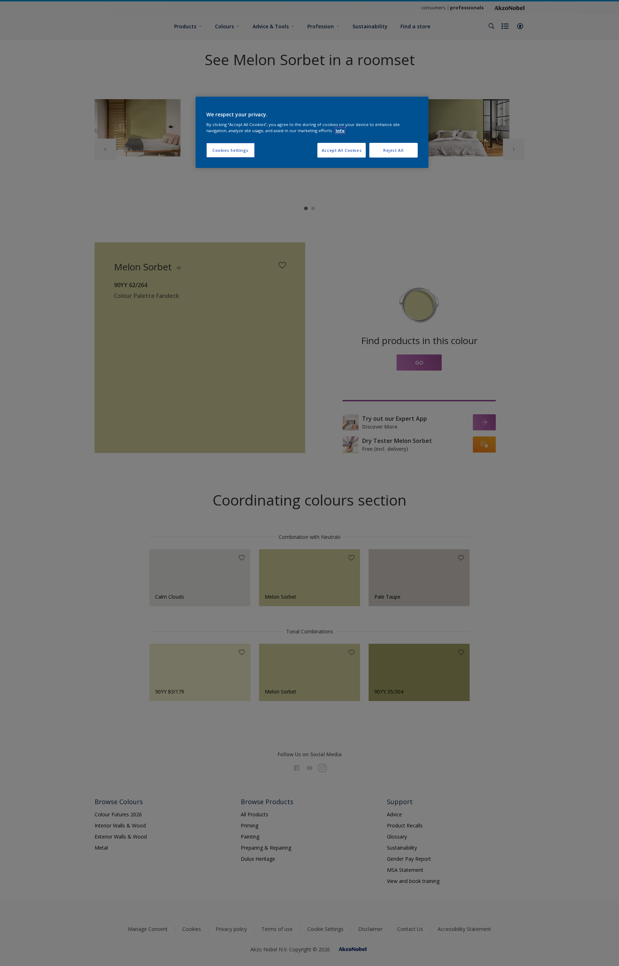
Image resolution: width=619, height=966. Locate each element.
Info (340, 130)
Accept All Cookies (341, 150)
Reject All (393, 150)
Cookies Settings (230, 150)
